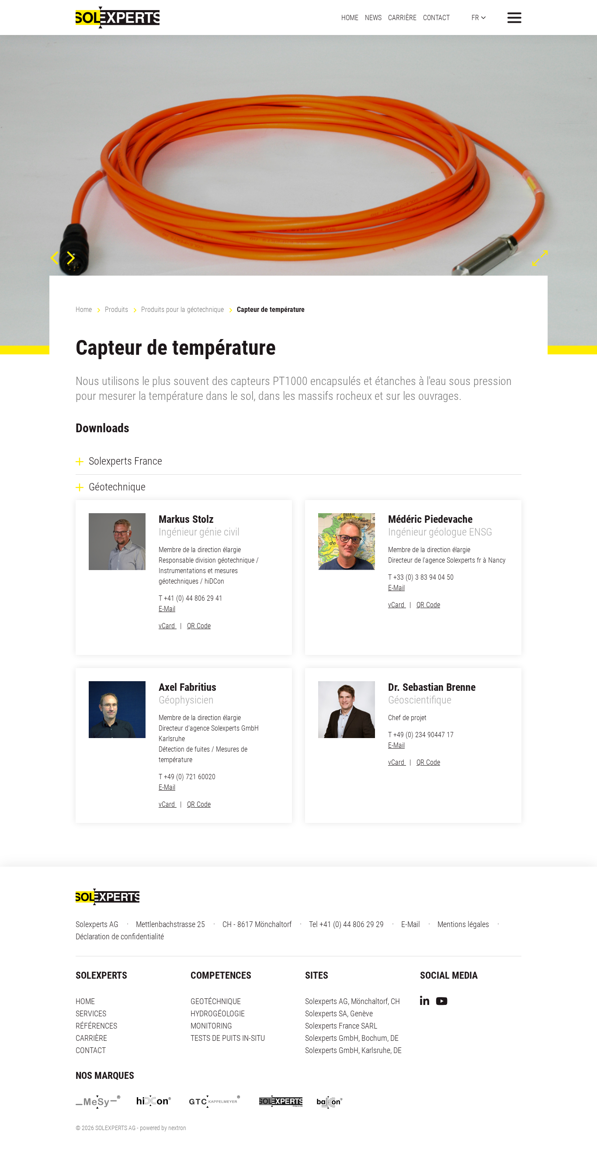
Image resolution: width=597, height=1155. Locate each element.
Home (84, 309)
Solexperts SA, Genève (339, 1013)
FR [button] (475, 17)
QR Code (199, 626)
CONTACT (436, 17)
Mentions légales (463, 924)
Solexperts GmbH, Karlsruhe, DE (353, 1050)
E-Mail (167, 609)
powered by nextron (163, 1127)
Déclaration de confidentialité (120, 936)
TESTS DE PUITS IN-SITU (228, 1038)
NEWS (373, 17)
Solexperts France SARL (341, 1025)
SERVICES (91, 1013)
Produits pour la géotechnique (182, 309)
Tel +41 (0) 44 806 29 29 (346, 924)
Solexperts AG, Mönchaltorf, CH (352, 1001)
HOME (349, 17)
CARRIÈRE (402, 17)
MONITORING (211, 1025)
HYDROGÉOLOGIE (218, 1013)
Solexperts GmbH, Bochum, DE (352, 1038)
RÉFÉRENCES (96, 1025)
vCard (168, 626)
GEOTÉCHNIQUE (216, 1001)
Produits (116, 309)
